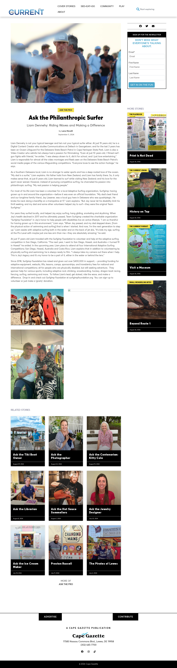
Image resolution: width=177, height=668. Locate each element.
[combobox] (151, 9)
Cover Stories (66, 6)
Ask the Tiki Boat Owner (25, 456)
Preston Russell (62, 563)
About (61, 12)
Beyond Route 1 (140, 323)
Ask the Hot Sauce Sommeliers (63, 510)
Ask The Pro (65, 110)
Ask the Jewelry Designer (100, 510)
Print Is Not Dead (141, 155)
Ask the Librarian (25, 509)
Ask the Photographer (60, 456)
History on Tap (139, 211)
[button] (140, 26)
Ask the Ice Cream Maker (25, 565)
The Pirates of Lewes (103, 563)
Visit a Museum (140, 267)
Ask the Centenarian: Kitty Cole (103, 456)
